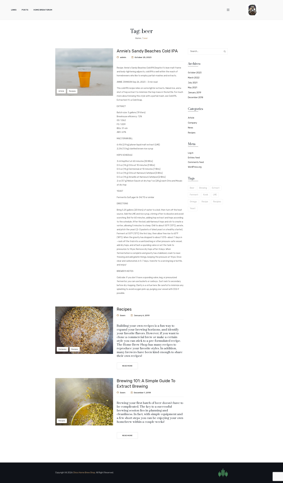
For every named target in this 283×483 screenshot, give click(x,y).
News (190, 127)
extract (215, 188)
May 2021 (192, 87)
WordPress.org (194, 167)
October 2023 (194, 72)
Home (138, 38)
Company (62, 349)
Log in (190, 153)
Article (61, 91)
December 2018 (195, 97)
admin (123, 57)
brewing (203, 188)
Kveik (205, 194)
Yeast (192, 208)
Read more (127, 366)
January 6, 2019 (142, 315)
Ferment (194, 194)
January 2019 (194, 92)
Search (225, 51)
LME (215, 194)
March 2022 (193, 77)
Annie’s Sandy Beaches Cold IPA (147, 51)
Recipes (72, 91)
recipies (217, 201)
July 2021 (192, 82)
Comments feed (196, 162)
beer (192, 188)
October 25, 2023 (143, 57)
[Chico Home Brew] (252, 10)
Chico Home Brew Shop (84, 472)
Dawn (122, 315)
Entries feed (194, 157)
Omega (193, 201)
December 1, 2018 (142, 393)
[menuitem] (14, 10)
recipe (205, 201)
